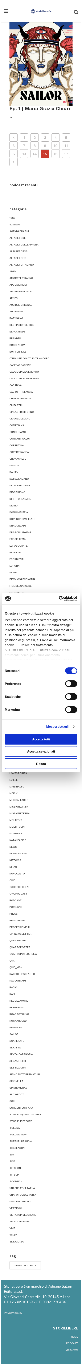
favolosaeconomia (22, 579)
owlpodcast (18, 893)
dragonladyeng (20, 532)
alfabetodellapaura (23, 244)
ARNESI (13, 298)
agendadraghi (19, 231)
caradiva (15, 385)
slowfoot (16, 1094)
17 (66, 154)
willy (13, 1234)
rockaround (18, 1020)
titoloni (15, 1168)
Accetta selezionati (41, 751)
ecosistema (17, 539)
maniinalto (16, 786)
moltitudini (17, 826)
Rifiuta (41, 763)
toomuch (15, 1181)
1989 (12, 217)
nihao (13, 866)
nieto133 (15, 860)
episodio (15, 552)
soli (12, 1101)
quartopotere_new (23, 953)
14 (35, 154)
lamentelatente (25, 1265)
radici (13, 987)
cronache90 (17, 458)
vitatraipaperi (19, 1221)
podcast (15, 900)
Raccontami (17, 980)
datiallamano (19, 478)
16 (56, 154)
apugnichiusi (18, 284)
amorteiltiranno (21, 278)
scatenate (16, 1040)
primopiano (17, 920)
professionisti (19, 927)
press (13, 913)
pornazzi (15, 907)
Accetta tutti (41, 739)
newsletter (18, 853)
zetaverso (16, 1241)
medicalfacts (18, 800)
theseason (17, 1147)
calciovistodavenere (24, 378)
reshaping (16, 1007)
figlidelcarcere (20, 585)
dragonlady (17, 525)
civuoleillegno (19, 418)
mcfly (13, 793)
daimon (14, 465)
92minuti (15, 224)
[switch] (71, 683)
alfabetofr (17, 258)
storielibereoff (20, 1121)
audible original (20, 304)
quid (12, 960)
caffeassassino (20, 365)
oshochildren (19, 887)
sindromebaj (18, 1087)
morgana (15, 833)
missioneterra (19, 813)
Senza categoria (21, 1054)
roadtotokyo (19, 1014)
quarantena (17, 940)
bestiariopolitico (21, 324)
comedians (16, 425)
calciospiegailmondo (24, 371)
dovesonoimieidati (21, 519)
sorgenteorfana (21, 1107)
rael (12, 994)
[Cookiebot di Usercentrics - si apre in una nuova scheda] (59, 598)
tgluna (14, 1127)
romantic (16, 1027)
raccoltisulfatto (22, 974)
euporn (14, 565)
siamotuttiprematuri (24, 1074)
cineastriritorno (21, 411)
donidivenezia (18, 512)
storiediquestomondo (25, 1114)
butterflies (17, 351)
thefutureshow (20, 1141)
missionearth (18, 806)
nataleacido (17, 840)
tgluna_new (18, 1134)
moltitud (15, 820)
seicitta (15, 1047)
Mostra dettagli (57, 726)
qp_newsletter (20, 933)
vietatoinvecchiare (22, 1214)
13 (24, 154)
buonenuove (17, 345)
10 (56, 145)
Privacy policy (13, 1313)
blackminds (17, 331)
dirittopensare (20, 498)
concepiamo (17, 432)
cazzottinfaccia (21, 391)
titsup (14, 1174)
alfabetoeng (18, 251)
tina (12, 1161)
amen (12, 271)
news (13, 846)
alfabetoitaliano (21, 264)
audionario (17, 311)
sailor (14, 1034)
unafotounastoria (22, 1194)
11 (66, 145)
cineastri (15, 405)
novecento (17, 873)
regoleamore (18, 1000)
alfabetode (17, 237)
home (74, 1336)
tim (11, 1154)
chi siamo (72, 1349)
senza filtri (17, 1061)
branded (15, 338)
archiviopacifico (20, 291)
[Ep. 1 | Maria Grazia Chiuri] (41, 64)
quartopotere (19, 947)
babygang (16, 318)
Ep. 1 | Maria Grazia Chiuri (39, 108)
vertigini (15, 1208)
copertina (16, 445)
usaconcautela (20, 1201)
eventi (13, 572)
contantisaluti (20, 438)
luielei (13, 779)
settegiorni (17, 1067)
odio (12, 880)
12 (14, 154)
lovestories (18, 773)
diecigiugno (17, 492)
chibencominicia (20, 398)
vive (12, 1228)
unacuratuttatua (22, 1188)
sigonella (16, 1081)
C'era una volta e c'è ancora (29, 358)
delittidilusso (19, 485)
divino (13, 505)
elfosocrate (18, 545)
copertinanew (19, 452)
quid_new (15, 967)
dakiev (13, 472)
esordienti (16, 559)
